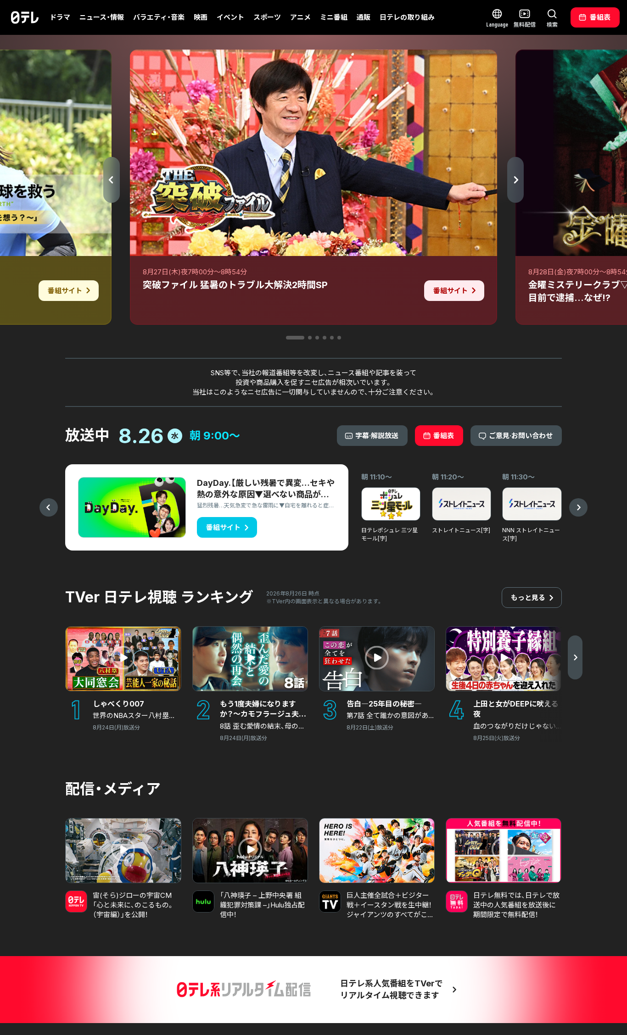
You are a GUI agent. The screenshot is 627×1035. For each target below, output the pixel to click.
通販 (363, 17)
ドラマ (60, 17)
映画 (200, 17)
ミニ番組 (333, 17)
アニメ (300, 17)
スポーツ (267, 17)
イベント (230, 17)
